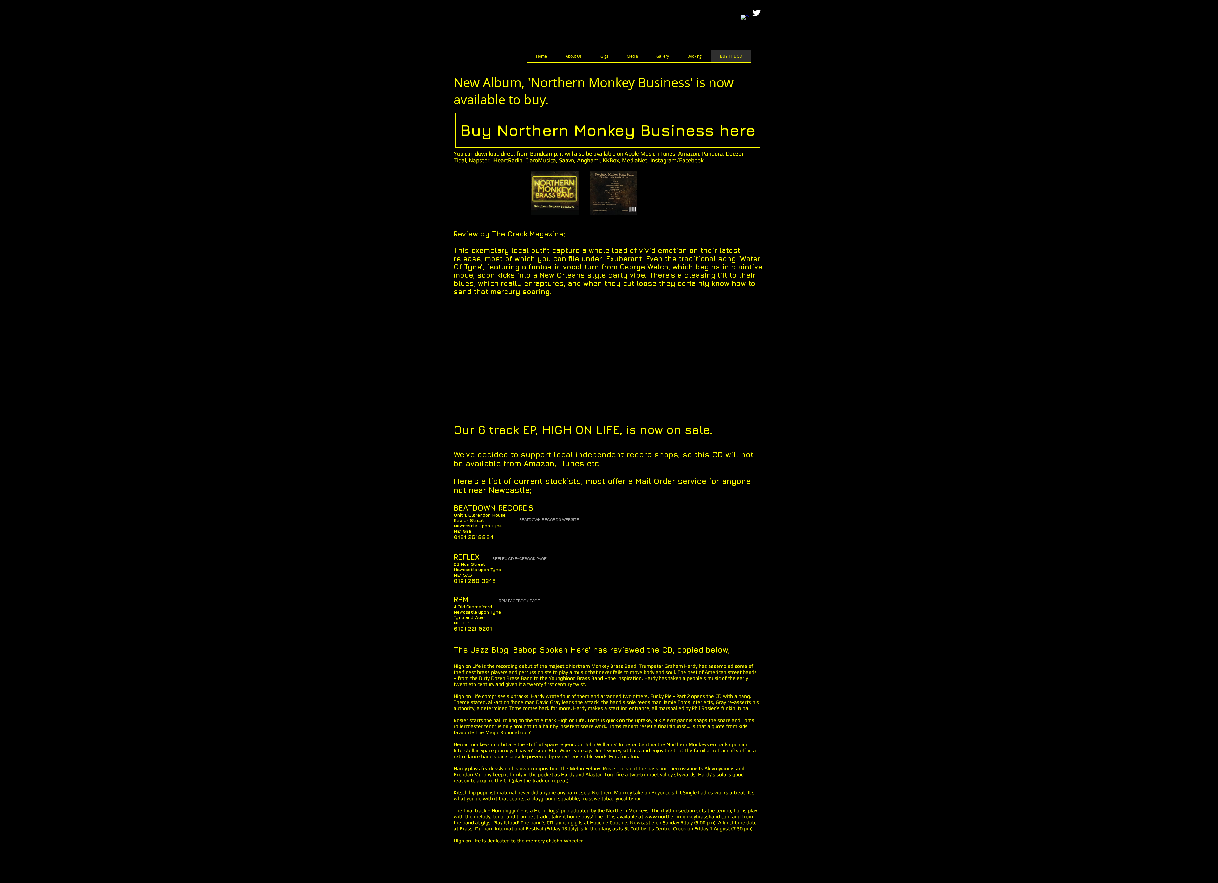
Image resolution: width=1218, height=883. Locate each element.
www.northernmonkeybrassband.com (688, 817)
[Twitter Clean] (756, 12)
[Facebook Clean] (745, 19)
